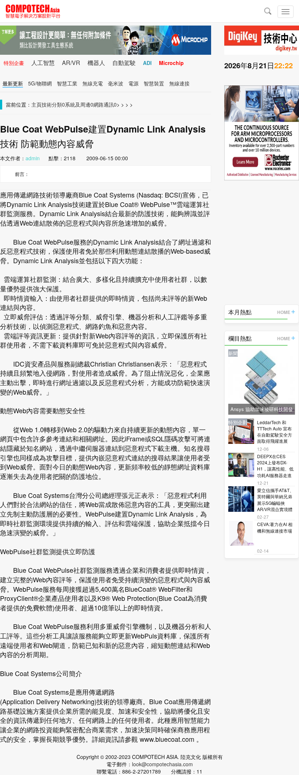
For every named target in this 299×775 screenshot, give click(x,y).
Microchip (171, 62)
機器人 (96, 62)
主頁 (36, 104)
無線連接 (179, 83)
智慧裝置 (154, 83)
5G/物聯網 (40, 83)
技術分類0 (53, 104)
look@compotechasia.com (162, 764)
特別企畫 (14, 62)
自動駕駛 (124, 62)
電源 (133, 83)
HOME (283, 312)
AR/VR (71, 62)
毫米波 (115, 83)
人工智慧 (43, 62)
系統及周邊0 (79, 104)
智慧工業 (67, 83)
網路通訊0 (105, 104)
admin (33, 158)
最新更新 (13, 83)
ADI (147, 62)
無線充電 (92, 83)
